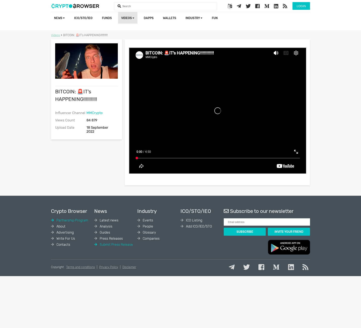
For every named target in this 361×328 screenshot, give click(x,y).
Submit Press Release (116, 245)
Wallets (169, 18)
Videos (126, 18)
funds (107, 18)
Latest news (108, 220)
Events (147, 220)
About (60, 226)
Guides (104, 232)
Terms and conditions (80, 267)
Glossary (149, 232)
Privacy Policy (108, 267)
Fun (215, 18)
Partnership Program (72, 220)
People (147, 226)
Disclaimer (129, 267)
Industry (193, 18)
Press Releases (111, 239)
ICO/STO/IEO (83, 18)
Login (301, 6)
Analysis (105, 226)
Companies (151, 239)
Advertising (65, 232)
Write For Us (65, 239)
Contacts (63, 245)
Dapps (149, 18)
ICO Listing (193, 220)
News (58, 18)
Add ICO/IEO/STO (198, 226)
